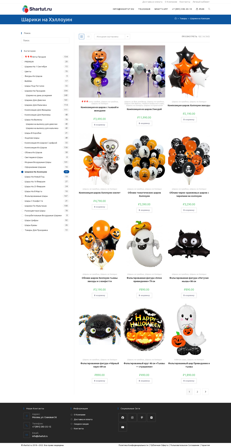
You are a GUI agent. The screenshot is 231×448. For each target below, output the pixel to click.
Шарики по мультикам (153, 105)
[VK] (151, 417)
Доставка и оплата (152, 2)
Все (208, 36)
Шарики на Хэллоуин (200, 18)
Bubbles (28, 81)
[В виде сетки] (81, 36)
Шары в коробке (33, 133)
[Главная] (176, 18)
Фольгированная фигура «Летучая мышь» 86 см (189, 280)
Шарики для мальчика (36, 105)
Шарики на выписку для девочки (41, 124)
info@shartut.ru (40, 436)
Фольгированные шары (36, 196)
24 (203, 36)
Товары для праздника (36, 230)
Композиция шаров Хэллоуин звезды (189, 105)
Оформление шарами (35, 167)
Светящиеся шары (34, 157)
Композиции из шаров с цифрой (41, 143)
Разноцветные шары (35, 211)
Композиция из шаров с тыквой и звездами (99, 109)
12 (199, 36)
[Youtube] (122, 427)
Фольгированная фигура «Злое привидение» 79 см (144, 280)
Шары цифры (31, 220)
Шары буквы (31, 225)
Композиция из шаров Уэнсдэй (144, 109)
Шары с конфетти (34, 201)
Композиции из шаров (36, 147)
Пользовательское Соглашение (184, 445)
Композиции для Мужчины (38, 115)
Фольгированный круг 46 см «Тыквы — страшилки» (144, 365)
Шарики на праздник (109, 102)
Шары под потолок (34, 86)
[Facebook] (122, 417)
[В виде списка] (88, 36)
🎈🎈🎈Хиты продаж (90, 102)
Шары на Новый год (34, 177)
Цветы (28, 71)
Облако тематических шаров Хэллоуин (144, 194)
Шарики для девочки (132, 103)
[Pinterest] (142, 417)
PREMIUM (29, 62)
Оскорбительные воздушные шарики (43, 215)
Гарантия (205, 445)
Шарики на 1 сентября (36, 66)
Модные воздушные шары (153, 103)
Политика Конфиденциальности (133, 445)
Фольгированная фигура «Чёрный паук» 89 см (99, 365)
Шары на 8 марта (33, 191)
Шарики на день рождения (135, 102)
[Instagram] (132, 417)
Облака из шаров (33, 152)
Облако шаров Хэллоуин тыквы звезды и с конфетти (100, 280)
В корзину (99, 125)
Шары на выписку (33, 120)
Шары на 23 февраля (35, 186)
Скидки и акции (81, 424)
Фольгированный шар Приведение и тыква (189, 365)
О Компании (171, 2)
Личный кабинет (201, 2)
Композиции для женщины (38, 110)
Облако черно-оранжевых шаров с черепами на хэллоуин (189, 194)
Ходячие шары (180, 359)
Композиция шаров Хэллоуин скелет (100, 192)
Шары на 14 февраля (35, 181)
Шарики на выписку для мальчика (42, 128)
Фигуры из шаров (33, 76)
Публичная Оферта (159, 445)
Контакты (185, 2)
